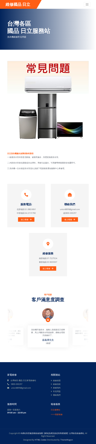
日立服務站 (55, 409)
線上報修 (25, 219)
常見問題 (57, 391)
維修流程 (57, 384)
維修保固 (57, 380)
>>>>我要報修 (57, 414)
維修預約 (57, 387)
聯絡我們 (57, 395)
